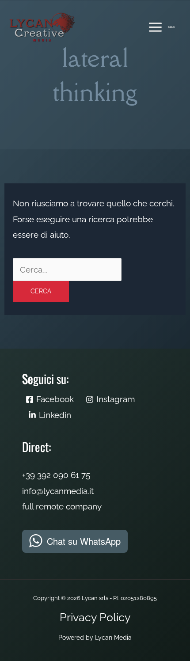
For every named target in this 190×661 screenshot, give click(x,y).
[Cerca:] (67, 269)
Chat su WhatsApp (84, 541)
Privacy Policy (95, 617)
